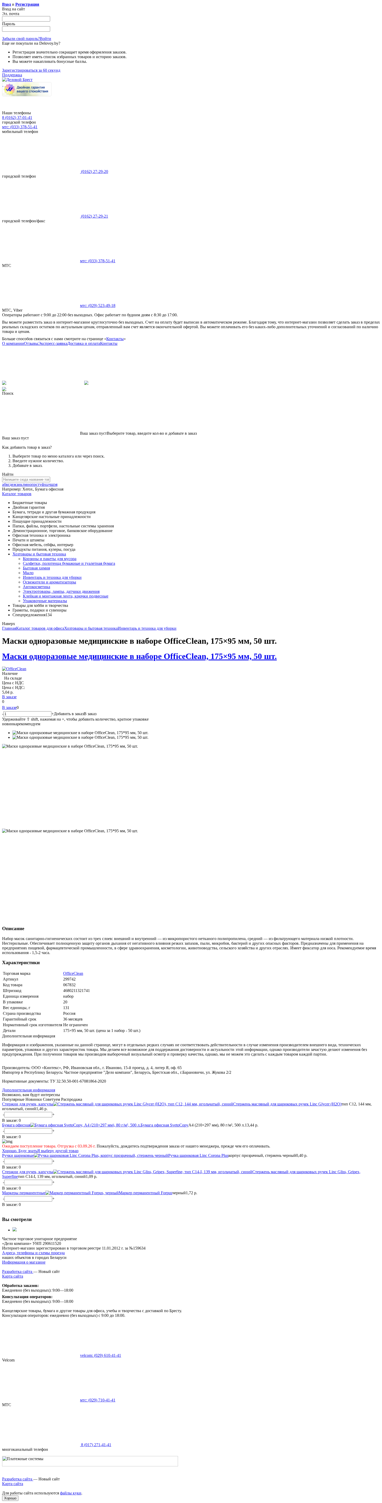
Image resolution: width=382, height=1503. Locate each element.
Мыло (28, 573)
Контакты (115, 339)
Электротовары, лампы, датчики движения (61, 591)
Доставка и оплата (83, 343)
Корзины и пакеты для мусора (49, 558)
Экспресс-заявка (52, 343)
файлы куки (70, 1493)
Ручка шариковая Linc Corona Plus (198, 1155)
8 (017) (95, 1444)
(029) (97, 305)
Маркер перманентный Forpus (145, 1193)
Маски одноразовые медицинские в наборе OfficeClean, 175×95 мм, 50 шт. (139, 656)
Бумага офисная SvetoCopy (164, 1125)
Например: (12, 489)
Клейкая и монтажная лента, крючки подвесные (65, 596)
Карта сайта (12, 1276)
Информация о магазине (23, 1262)
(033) (97, 261)
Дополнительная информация (28, 1090)
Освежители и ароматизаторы (49, 582)
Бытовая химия (36, 568)
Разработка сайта (17, 1271)
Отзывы (31, 343)
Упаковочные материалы (45, 601)
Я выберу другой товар (57, 1151)
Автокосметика (36, 587)
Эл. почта (10, 13)
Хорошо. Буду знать (19, 1151)
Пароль (8, 24)
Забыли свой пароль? (21, 38)
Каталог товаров (16, 494)
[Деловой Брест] (17, 79)
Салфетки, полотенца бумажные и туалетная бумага (69, 563)
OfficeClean (73, 973)
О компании (13, 343)
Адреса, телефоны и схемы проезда (33, 1253)
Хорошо (10, 1498)
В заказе (9, 697)
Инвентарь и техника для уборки (52, 577)
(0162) (94, 171)
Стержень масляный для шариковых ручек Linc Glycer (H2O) (287, 1104)
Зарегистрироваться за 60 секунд (31, 70)
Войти (45, 38)
